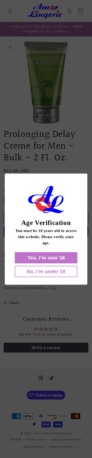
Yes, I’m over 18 (46, 257)
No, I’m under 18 (46, 271)
